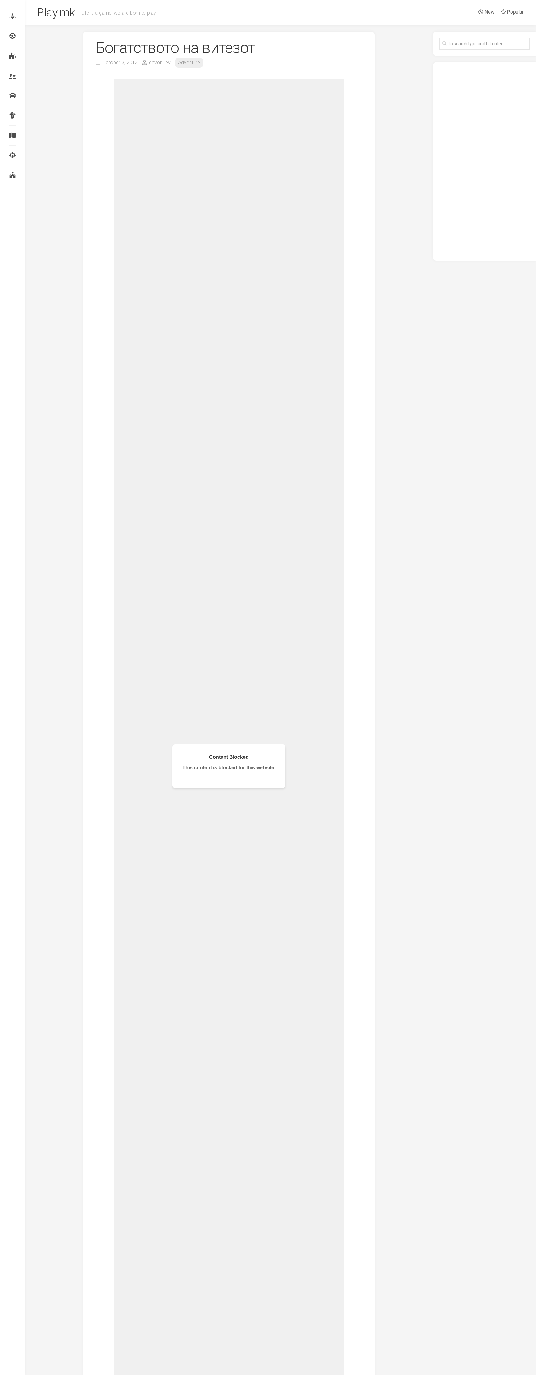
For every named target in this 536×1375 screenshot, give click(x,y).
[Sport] (12, 36)
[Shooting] (12, 155)
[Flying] (12, 16)
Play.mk (56, 12)
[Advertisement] (484, 161)
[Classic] (12, 75)
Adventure (189, 63)
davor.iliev (160, 63)
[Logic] (12, 56)
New (488, 12)
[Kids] (12, 115)
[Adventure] (12, 135)
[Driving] (12, 95)
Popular (515, 12)
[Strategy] (12, 175)
